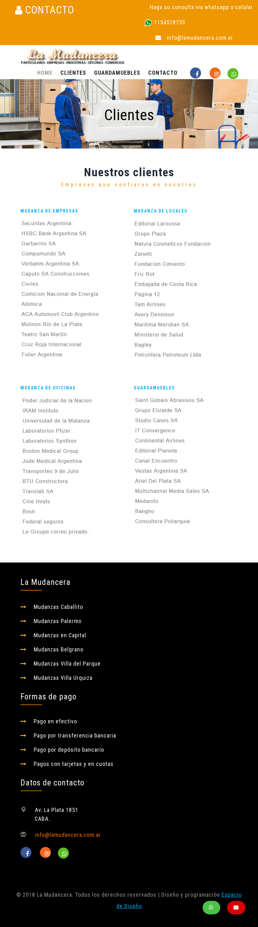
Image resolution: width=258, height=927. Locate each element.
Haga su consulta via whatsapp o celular (201, 7)
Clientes (73, 73)
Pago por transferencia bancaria (75, 735)
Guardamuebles (117, 73)
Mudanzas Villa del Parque (67, 663)
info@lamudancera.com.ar (200, 37)
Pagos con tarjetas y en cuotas (74, 764)
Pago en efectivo (55, 721)
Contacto (162, 73)
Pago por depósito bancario (69, 749)
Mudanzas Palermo (57, 621)
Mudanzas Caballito (58, 606)
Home (45, 73)
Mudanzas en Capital (60, 635)
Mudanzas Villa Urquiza (63, 677)
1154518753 (169, 22)
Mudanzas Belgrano (58, 649)
